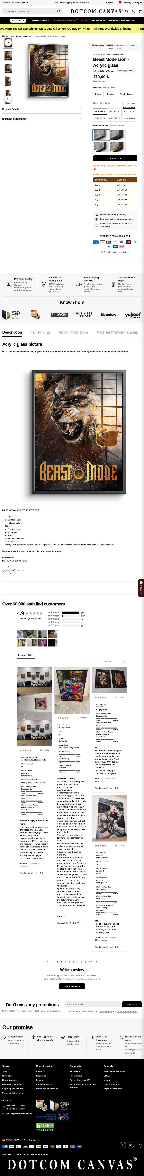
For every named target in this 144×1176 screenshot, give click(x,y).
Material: (104, 88)
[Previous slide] (8, 42)
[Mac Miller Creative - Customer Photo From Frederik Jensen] (52, 642)
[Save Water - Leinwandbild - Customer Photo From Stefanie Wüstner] (42, 634)
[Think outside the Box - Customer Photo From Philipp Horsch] (22, 634)
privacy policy (105, 1011)
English (110, 3)
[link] (35, 315)
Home (5, 36)
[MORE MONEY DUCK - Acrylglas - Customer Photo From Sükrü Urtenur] (22, 642)
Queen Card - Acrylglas (105, 770)
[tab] (12, 333)
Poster (98, 94)
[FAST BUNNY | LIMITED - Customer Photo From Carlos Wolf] (32, 642)
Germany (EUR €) (131, 3)
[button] (36, 873)
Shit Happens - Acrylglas (31, 855)
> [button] (96, 961)
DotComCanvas (107, 71)
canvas (110, 94)
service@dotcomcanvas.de (19, 1113)
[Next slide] (8, 98)
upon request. (107, 545)
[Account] (133, 11)
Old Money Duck (102, 932)
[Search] (58, 11)
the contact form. (89, 976)
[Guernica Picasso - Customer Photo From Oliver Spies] (32, 634)
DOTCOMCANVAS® (18, 1154)
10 (90, 961)
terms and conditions (127, 1011)
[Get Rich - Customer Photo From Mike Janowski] (42, 642)
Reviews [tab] (22, 655)
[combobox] (32, 11)
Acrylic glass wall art (21, 36)
